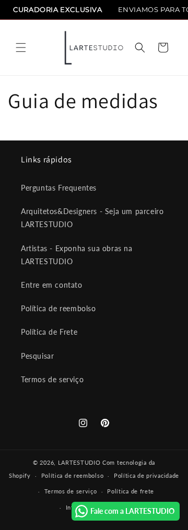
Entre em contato (52, 284)
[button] (20, 47)
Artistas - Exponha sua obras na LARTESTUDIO (77, 255)
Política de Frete (49, 331)
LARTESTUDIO (79, 462)
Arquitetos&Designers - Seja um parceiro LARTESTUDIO (92, 218)
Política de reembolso (58, 308)
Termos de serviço (52, 379)
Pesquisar (37, 355)
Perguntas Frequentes (59, 187)
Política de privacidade (146, 475)
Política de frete (130, 491)
